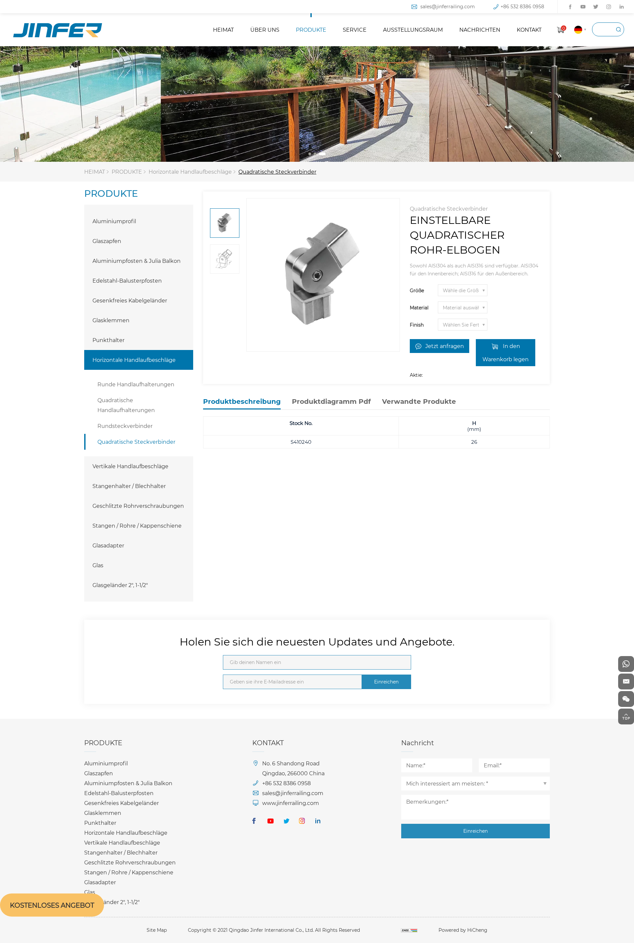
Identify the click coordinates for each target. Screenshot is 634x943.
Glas (97, 565)
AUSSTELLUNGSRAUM (413, 29)
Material (419, 307)
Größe (417, 290)
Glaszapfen (106, 240)
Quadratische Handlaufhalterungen (126, 405)
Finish (417, 325)
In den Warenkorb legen (505, 352)
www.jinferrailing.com (290, 802)
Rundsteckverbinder (125, 425)
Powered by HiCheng (463, 930)
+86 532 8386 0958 (522, 6)
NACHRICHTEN (479, 29)
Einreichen (386, 682)
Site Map (157, 930)
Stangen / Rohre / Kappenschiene (137, 525)
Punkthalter (108, 339)
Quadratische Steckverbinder (277, 171)
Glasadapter (108, 545)
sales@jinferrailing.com (447, 6)
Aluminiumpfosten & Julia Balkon (136, 260)
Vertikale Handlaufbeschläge (130, 466)
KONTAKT (529, 29)
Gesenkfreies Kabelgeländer (129, 300)
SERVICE (355, 29)
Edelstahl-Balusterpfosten (127, 280)
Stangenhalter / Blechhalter (129, 485)
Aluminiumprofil (114, 221)
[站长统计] (409, 930)
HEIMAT (223, 29)
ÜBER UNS (264, 29)
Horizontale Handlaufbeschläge (190, 171)
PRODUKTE (311, 29)
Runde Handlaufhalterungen (135, 384)
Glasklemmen (110, 320)
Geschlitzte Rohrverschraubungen (138, 505)
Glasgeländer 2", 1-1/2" (120, 584)
